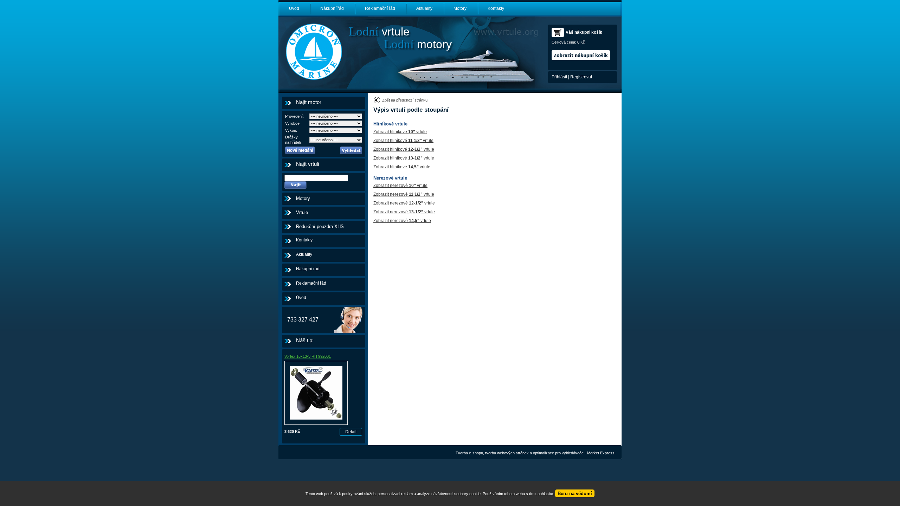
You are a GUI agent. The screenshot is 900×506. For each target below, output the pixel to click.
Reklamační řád (380, 8)
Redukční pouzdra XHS (320, 226)
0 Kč (581, 42)
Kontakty (496, 8)
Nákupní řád (332, 8)
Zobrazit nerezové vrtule (400, 185)
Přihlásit (559, 76)
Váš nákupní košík (584, 32)
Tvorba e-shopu (469, 453)
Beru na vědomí (575, 493)
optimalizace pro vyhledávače (558, 453)
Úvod (294, 8)
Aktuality (424, 8)
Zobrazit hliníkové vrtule (400, 131)
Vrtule (302, 212)
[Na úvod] (313, 52)
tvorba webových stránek (507, 453)
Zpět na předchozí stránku (405, 100)
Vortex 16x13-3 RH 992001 (307, 356)
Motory (460, 8)
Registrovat (581, 76)
